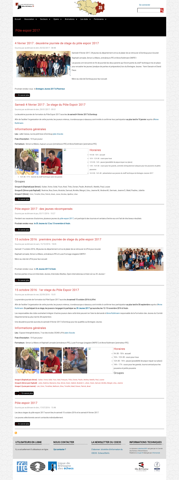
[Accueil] (24, 6)
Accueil (18, 19)
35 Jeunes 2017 (83, 308)
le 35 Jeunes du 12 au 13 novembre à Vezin (52, 223)
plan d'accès (58, 134)
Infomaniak (156, 453)
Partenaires (98, 20)
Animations (68, 20)
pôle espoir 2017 (67, 218)
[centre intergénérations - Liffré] (16, 393)
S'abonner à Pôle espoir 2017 (16, 433)
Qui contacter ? (59, 449)
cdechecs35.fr (142, 448)
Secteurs (43, 20)
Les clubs (83, 20)
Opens (55, 20)
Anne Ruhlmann (113, 313)
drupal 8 (140, 453)
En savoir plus (24, 95)
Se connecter (144, 5)
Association (28, 20)
